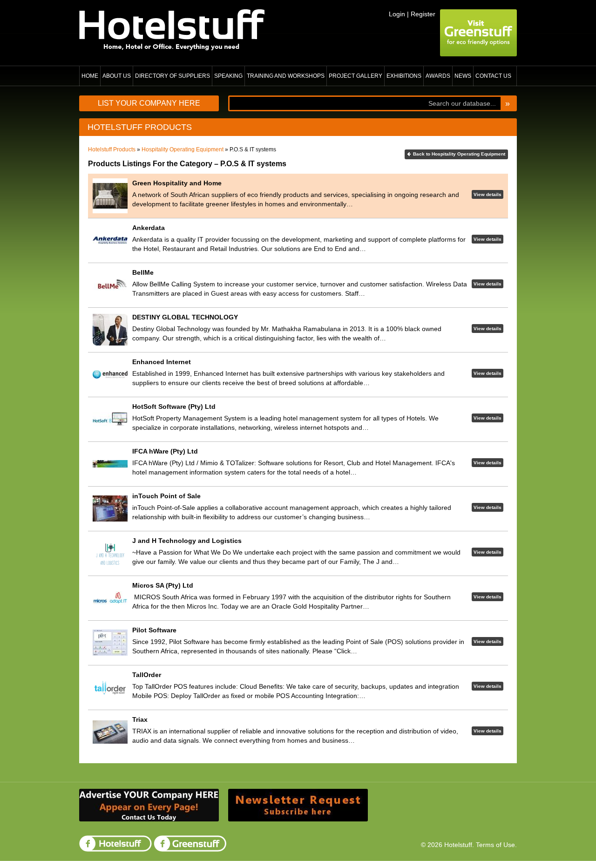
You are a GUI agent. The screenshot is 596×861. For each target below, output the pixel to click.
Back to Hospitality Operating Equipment (459, 153)
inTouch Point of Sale (166, 496)
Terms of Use (495, 844)
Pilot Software (154, 630)
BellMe (143, 272)
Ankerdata (148, 227)
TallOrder (146, 674)
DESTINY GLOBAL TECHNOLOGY (185, 317)
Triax (140, 719)
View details (487, 194)
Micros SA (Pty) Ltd (162, 585)
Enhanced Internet (161, 362)
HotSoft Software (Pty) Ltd (174, 406)
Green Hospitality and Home (177, 183)
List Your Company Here (149, 103)
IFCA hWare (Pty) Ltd (165, 451)
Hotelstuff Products (111, 149)
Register (423, 14)
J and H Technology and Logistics (187, 540)
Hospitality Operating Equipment (183, 149)
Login (397, 14)
